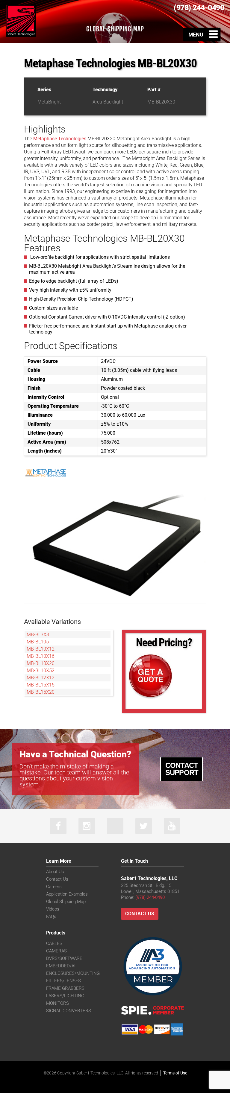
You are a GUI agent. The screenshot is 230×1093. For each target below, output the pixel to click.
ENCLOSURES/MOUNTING (73, 973)
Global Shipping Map (66, 901)
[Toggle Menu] (202, 34)
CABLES (54, 943)
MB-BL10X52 (41, 670)
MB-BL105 (38, 642)
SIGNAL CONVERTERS (68, 1010)
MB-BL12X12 (41, 678)
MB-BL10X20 (41, 663)
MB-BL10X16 (41, 656)
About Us (55, 871)
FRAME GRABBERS (65, 988)
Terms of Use (175, 1073)
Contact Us (57, 879)
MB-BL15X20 (41, 692)
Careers (54, 886)
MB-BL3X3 (38, 634)
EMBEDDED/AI (60, 966)
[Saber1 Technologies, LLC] (21, 20)
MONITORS (57, 1003)
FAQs (51, 916)
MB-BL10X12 (41, 649)
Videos (52, 909)
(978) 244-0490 (150, 897)
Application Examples (67, 894)
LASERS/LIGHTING (65, 995)
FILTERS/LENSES (63, 981)
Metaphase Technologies (59, 138)
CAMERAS (56, 951)
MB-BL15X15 (41, 685)
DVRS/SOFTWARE (64, 958)
